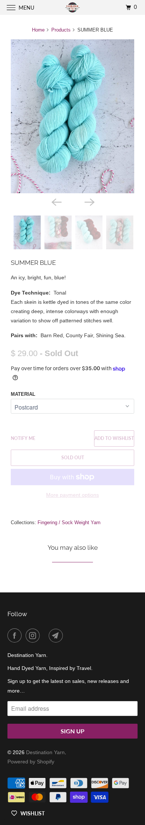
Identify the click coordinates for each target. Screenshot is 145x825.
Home (38, 30)
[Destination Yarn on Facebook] (16, 635)
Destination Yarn (45, 752)
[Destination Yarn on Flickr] (45, 635)
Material (23, 394)
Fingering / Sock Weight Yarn (69, 522)
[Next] (89, 201)
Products (61, 30)
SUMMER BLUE (33, 262)
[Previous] (56, 201)
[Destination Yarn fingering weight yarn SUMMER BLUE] (72, 116)
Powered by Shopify (30, 762)
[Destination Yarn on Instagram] (34, 635)
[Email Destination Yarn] (57, 635)
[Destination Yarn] (72, 7)
